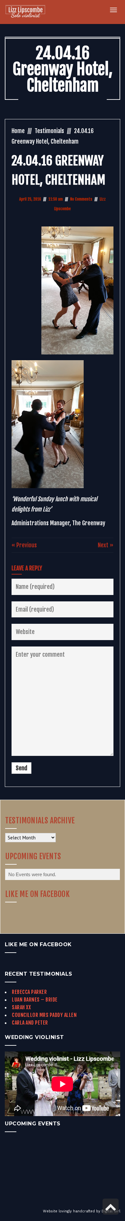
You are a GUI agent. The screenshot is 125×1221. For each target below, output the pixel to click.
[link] (29, 12)
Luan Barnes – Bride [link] (35, 999)
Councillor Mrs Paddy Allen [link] (44, 1015)
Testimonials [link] (49, 130)
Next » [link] (105, 545)
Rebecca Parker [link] (29, 992)
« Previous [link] (24, 545)
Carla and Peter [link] (30, 1022)
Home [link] (18, 130)
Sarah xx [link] (21, 1007)
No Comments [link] (81, 199)
